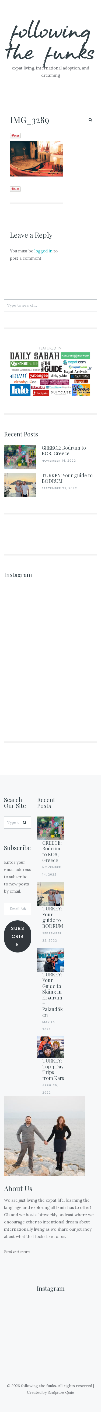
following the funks (50, 40)
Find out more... (18, 1251)
